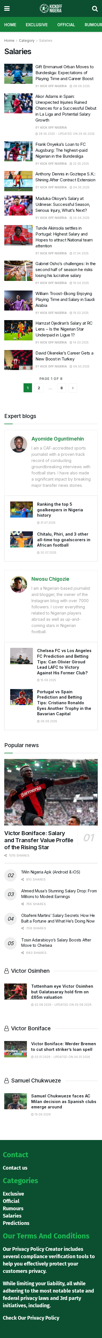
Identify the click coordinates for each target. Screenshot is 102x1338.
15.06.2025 (48, 680)
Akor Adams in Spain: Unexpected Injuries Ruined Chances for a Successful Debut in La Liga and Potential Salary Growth (65, 108)
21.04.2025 (80, 253)
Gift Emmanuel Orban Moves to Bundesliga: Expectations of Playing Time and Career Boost (64, 72)
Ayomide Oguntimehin (57, 439)
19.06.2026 (42, 1114)
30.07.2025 (48, 552)
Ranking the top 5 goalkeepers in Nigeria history (60, 510)
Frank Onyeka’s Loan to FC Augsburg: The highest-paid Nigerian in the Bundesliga (61, 150)
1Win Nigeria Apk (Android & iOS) (50, 872)
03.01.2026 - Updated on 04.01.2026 (62, 1056)
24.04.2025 (81, 217)
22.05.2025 (80, 163)
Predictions (16, 1223)
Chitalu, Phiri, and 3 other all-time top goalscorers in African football (63, 539)
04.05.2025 (81, 187)
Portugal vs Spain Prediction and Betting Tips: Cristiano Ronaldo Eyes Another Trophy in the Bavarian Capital (64, 702)
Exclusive (37, 24)
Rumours (13, 1208)
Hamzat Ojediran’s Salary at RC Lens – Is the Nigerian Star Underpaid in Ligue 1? (64, 329)
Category (27, 40)
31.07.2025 (48, 522)
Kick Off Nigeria (53, 86)
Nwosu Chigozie (50, 579)
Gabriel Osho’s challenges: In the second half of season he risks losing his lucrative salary (65, 269)
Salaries (45, 40)
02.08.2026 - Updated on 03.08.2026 (63, 1004)
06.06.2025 (48, 721)
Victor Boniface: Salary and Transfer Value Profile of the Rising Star (38, 840)
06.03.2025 (81, 366)
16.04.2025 (80, 283)
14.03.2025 (80, 342)
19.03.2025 (80, 312)
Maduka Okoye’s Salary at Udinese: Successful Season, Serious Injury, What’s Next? (62, 204)
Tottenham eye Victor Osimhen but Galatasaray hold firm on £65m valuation (62, 992)
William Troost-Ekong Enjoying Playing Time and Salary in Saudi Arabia (64, 299)
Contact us (15, 1168)
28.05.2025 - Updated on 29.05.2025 (66, 133)
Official (66, 24)
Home (10, 24)
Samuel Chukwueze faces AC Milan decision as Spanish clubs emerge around (63, 1101)
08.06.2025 (81, 86)
